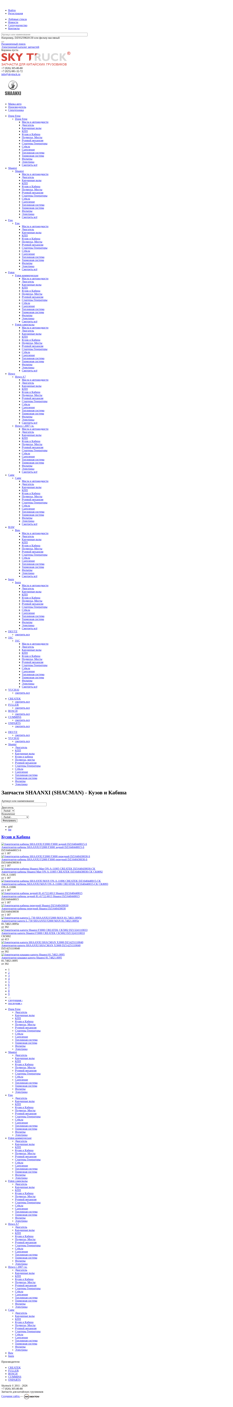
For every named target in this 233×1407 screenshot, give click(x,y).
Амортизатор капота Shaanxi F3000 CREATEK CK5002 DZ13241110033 (43, 933)
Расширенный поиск (13, 43)
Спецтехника (16, 110)
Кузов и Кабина (15, 837)
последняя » (15, 1003)
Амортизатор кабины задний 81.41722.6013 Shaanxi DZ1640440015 (40, 896)
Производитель (17, 107)
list (9, 829)
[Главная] (16, 4)
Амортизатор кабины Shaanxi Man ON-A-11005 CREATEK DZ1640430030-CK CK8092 (52, 871)
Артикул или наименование (17, 800)
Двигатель (7, 807)
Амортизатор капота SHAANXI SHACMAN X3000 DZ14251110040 (41, 945)
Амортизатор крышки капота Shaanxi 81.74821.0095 (31, 957)
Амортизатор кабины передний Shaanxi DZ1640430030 (33, 908)
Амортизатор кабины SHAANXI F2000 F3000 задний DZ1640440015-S (42, 847)
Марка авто (14, 103)
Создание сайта (10, 1396)
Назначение (8, 813)
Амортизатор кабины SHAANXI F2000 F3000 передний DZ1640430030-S (44, 859)
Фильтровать (9, 820)
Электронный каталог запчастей (20, 47)
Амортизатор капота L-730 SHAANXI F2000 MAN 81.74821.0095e (40, 920)
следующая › (15, 1000)
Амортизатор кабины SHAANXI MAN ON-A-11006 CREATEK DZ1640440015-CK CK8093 (54, 884)
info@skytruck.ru (10, 74)
